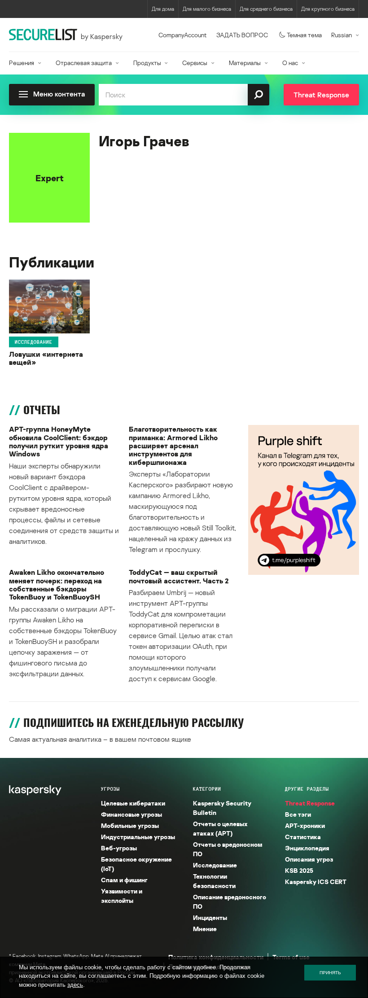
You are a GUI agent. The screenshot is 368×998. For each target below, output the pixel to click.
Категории (207, 789)
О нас (290, 62)
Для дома (163, 8)
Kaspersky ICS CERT (315, 881)
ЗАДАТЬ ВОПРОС (242, 35)
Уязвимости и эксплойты (121, 895)
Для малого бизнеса (207, 8)
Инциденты (210, 917)
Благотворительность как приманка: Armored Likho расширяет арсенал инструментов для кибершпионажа (173, 445)
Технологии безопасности (214, 880)
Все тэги (298, 814)
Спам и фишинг (124, 880)
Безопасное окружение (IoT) (136, 863)
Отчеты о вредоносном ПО (228, 849)
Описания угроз (309, 859)
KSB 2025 (299, 870)
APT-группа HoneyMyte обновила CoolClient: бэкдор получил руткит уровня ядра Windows (58, 441)
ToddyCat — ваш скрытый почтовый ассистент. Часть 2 (178, 576)
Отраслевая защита (84, 62)
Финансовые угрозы (131, 814)
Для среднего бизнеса (266, 8)
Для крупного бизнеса (328, 8)
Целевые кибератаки (133, 803)
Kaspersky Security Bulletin (222, 807)
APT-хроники (305, 825)
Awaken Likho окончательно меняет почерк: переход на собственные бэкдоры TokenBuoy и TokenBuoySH (56, 584)
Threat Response (310, 803)
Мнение (205, 928)
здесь (75, 984)
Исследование (34, 342)
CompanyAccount (182, 35)
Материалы (245, 62)
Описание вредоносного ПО (229, 901)
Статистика (303, 836)
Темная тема (304, 35)
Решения (21, 62)
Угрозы (110, 789)
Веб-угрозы (119, 848)
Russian (341, 35)
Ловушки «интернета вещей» (46, 358)
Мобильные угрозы (130, 825)
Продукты (147, 62)
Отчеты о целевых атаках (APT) (220, 828)
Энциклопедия (307, 848)
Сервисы (194, 62)
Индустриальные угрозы (138, 836)
